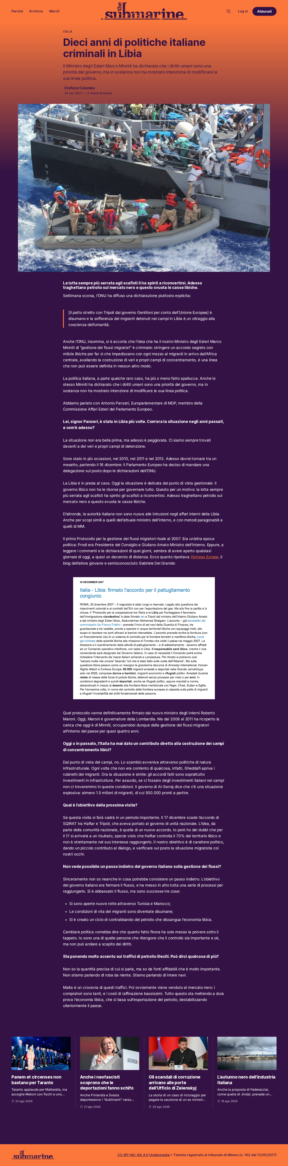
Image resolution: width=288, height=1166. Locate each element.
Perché (17, 11)
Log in (243, 11)
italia (67, 31)
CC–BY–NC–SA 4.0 (132, 1155)
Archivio (36, 11)
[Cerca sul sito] (228, 11)
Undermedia (159, 1155)
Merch (54, 11)
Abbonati (264, 11)
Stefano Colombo (79, 88)
